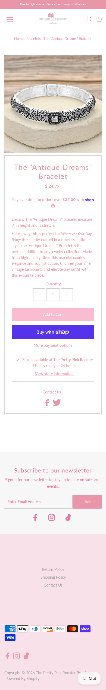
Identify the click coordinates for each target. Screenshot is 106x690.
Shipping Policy (53, 577)
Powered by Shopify (22, 678)
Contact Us (53, 585)
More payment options (53, 345)
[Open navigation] (14, 19)
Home (19, 38)
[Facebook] (35, 519)
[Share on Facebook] (47, 404)
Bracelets (33, 38)
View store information (54, 374)
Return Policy (53, 569)
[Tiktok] (68, 519)
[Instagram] (51, 519)
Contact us (52, 392)
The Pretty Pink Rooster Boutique (64, 673)
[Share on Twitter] (57, 404)
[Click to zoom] (93, 64)
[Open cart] (99, 19)
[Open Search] (89, 19)
